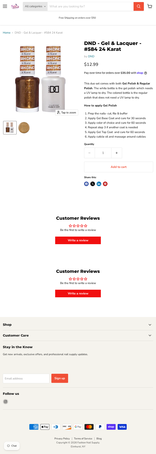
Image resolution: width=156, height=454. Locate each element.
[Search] (139, 6)
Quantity (89, 144)
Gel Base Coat (105, 118)
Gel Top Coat (105, 132)
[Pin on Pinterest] (105, 184)
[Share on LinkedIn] (99, 184)
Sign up (59, 378)
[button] (9, 127)
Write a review (78, 240)
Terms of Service (83, 438)
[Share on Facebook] (86, 184)
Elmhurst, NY (78, 446)
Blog (99, 438)
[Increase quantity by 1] (116, 153)
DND (91, 56)
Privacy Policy (62, 438)
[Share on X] (92, 184)
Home (6, 32)
